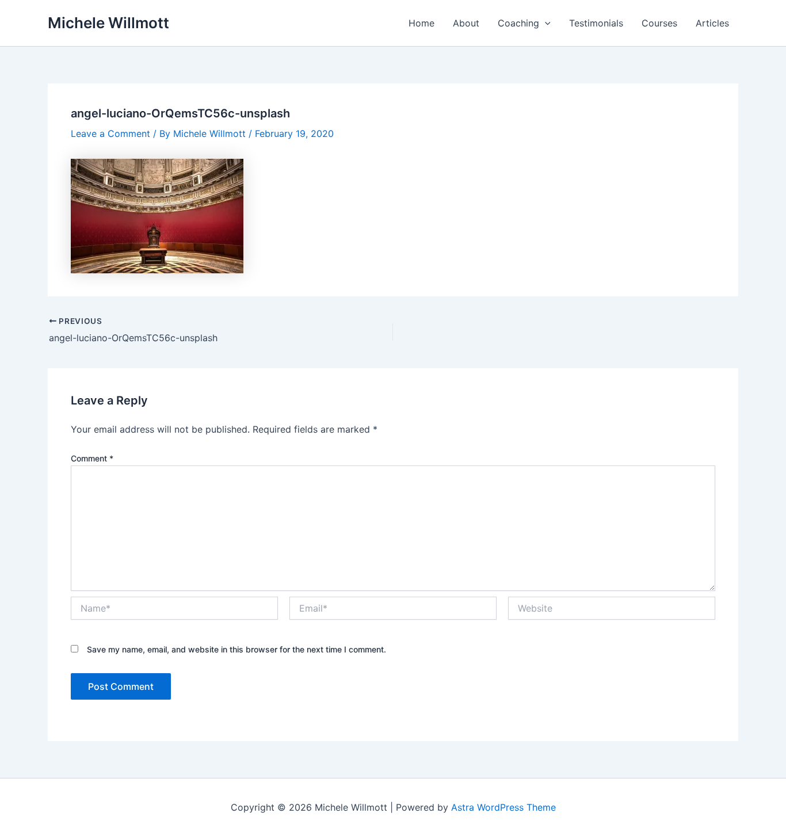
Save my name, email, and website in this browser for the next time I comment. (236, 649)
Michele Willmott (108, 23)
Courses (659, 23)
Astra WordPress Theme (503, 807)
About (466, 23)
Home (421, 23)
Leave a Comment (110, 133)
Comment (92, 458)
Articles (712, 23)
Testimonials (596, 23)
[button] (545, 23)
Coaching (518, 23)
